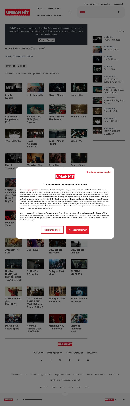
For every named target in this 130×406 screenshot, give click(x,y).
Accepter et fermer (78, 229)
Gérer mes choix (52, 229)
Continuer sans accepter (99, 171)
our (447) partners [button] (32, 190)
